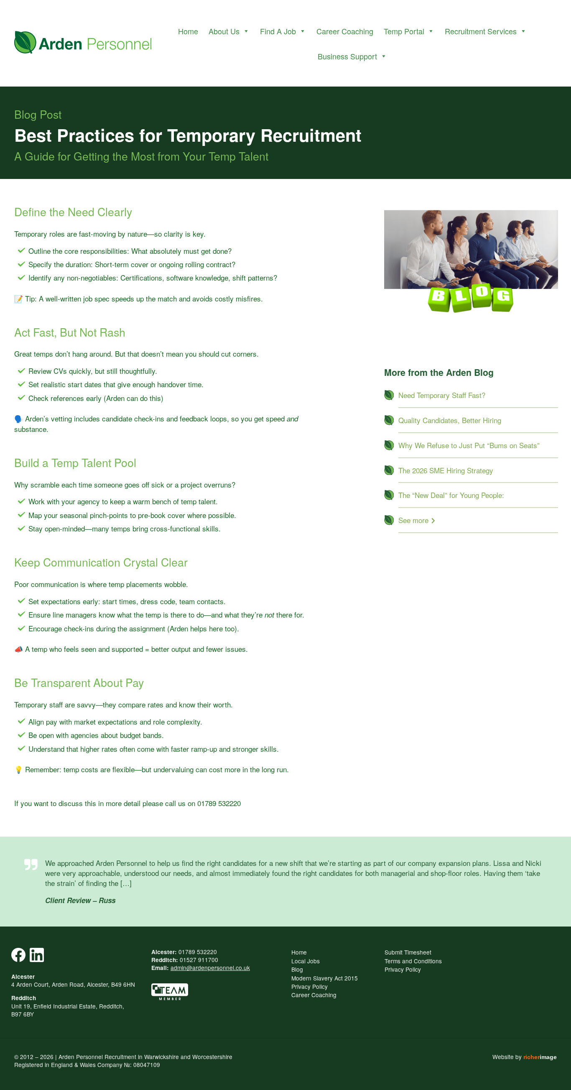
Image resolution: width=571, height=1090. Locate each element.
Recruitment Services (481, 31)
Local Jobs (305, 961)
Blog (297, 969)
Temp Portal (404, 31)
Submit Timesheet (408, 952)
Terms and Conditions (413, 961)
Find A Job (278, 31)
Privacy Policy (309, 986)
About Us (224, 31)
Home (188, 31)
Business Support (347, 56)
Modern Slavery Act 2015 (324, 978)
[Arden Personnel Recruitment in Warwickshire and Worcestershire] (82, 43)
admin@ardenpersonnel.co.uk (210, 967)
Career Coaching (344, 31)
